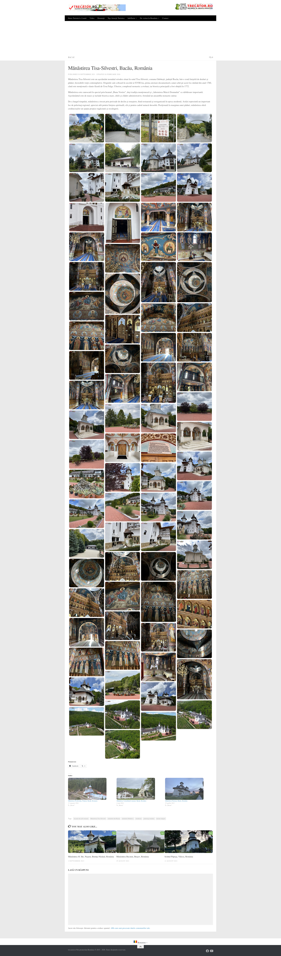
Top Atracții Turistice (116, 18)
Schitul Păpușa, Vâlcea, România (179, 856)
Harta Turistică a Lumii (77, 18)
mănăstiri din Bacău (114, 819)
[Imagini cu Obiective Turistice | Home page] (97, 7)
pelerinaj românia (149, 819)
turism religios (160, 819)
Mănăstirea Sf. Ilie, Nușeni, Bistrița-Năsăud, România (91, 856)
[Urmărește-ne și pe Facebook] (207, 950)
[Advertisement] (140, 37)
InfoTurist (131, 18)
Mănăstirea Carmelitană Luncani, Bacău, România (131, 801)
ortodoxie (138, 819)
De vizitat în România (148, 18)
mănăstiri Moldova (127, 819)
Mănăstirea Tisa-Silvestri (98, 819)
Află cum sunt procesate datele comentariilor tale (130, 928)
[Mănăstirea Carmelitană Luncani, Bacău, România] (140, 789)
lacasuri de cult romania (81, 819)
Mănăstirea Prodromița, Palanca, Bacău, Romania (82, 801)
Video (92, 18)
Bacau (71, 57)
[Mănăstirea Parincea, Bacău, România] (188, 789)
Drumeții (101, 18)
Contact (165, 18)
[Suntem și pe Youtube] (211, 950)
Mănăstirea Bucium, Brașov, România (132, 856)
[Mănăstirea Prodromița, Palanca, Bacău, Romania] (91, 789)
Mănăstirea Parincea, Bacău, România (176, 801)
